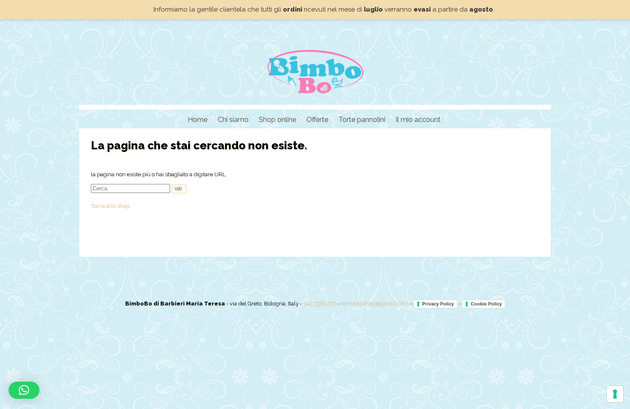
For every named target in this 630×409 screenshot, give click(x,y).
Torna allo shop (110, 206)
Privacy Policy (438, 304)
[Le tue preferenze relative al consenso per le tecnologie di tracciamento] (615, 394)
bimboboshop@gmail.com (374, 303)
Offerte (317, 120)
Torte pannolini (362, 120)
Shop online (277, 120)
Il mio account (418, 120)
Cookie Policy (486, 304)
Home (197, 120)
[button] (24, 390)
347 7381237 (319, 303)
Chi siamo (233, 120)
